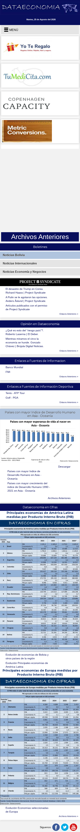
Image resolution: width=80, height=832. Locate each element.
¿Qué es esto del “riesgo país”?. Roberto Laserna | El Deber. (25, 332)
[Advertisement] (40, 190)
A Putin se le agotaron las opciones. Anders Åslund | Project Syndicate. (27, 299)
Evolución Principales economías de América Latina (27, 665)
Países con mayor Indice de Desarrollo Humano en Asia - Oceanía (24, 475)
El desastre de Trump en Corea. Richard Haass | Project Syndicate (26, 290)
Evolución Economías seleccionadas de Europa (27, 809)
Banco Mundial (14, 367)
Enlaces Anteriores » (69, 314)
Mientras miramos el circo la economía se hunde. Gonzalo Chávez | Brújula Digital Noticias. (25, 342)
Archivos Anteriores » (68, 816)
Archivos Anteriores (59, 498)
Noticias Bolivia (14, 255)
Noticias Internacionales (20, 263)
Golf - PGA (12, 397)
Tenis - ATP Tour (15, 393)
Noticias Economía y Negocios (24, 271)
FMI (8, 371)
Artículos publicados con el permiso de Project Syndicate (26, 307)
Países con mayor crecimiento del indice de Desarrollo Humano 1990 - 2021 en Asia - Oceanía (28, 487)
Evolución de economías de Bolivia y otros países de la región (27, 656)
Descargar (64, 466)
